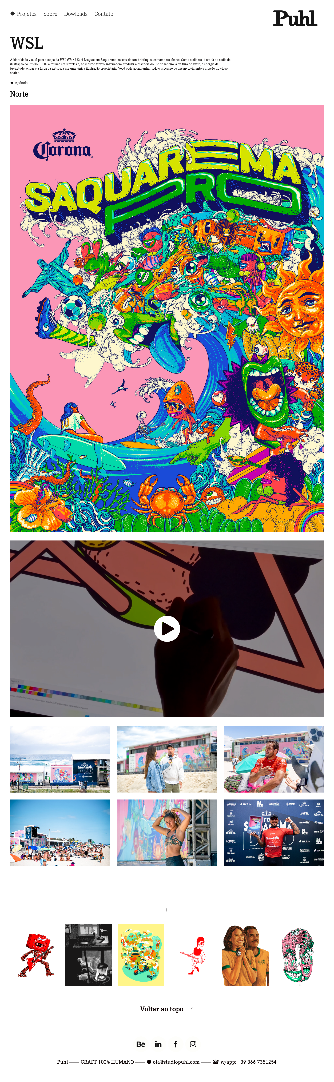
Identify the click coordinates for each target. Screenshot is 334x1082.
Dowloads (76, 13)
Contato (103, 13)
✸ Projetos (23, 13)
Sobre (50, 13)
